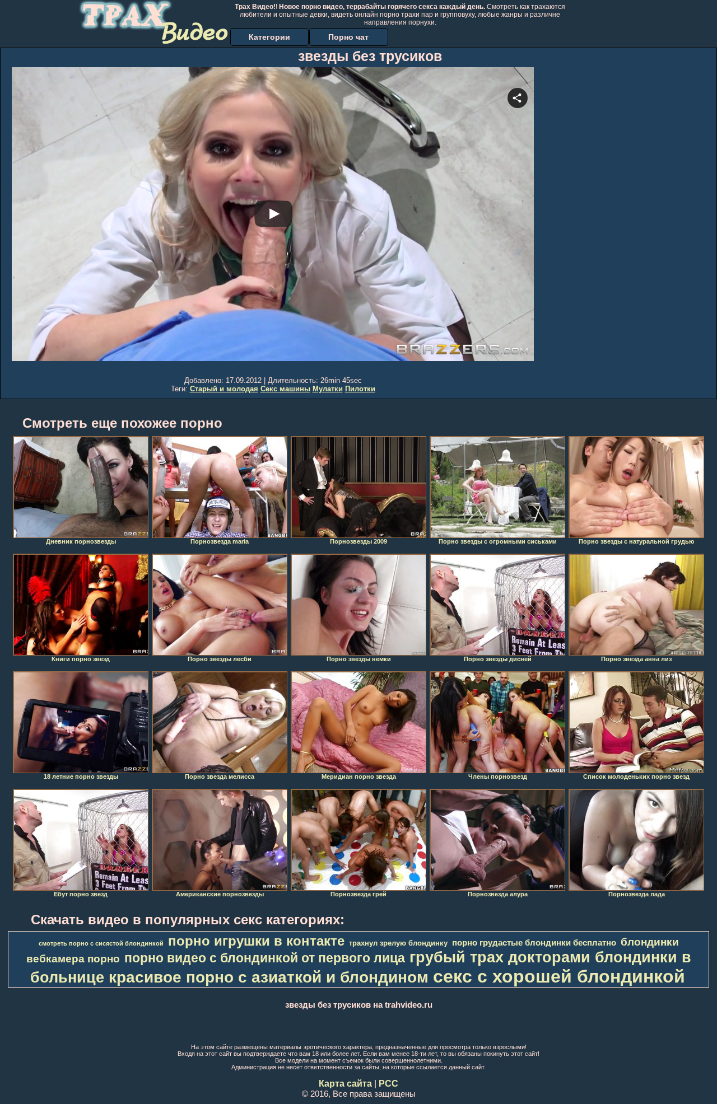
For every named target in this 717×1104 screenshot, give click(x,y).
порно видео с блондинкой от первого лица (264, 958)
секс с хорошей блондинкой (559, 976)
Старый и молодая (224, 389)
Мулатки (328, 389)
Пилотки (360, 389)
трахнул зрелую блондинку (398, 943)
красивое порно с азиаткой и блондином (269, 977)
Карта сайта (345, 1083)
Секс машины (285, 389)
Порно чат (348, 36)
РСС (388, 1083)
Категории (269, 36)
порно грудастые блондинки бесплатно (534, 942)
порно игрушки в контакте (256, 940)
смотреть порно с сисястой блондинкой (101, 943)
